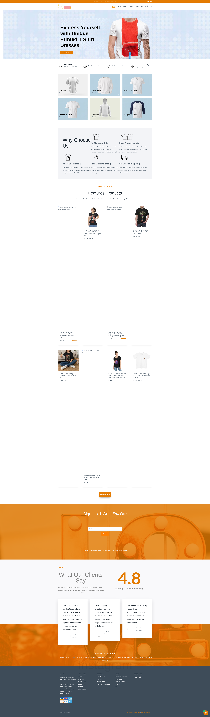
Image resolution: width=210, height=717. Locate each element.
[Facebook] (148, 1)
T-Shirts (80, 676)
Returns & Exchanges (121, 676)
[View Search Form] (150, 6)
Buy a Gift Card (101, 676)
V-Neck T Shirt (82, 681)
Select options (93, 244)
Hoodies (80, 686)
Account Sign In (101, 681)
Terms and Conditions (145, 712)
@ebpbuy (73, 657)
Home (113, 6)
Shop (119, 6)
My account (139, 6)
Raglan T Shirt (82, 689)
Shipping (118, 684)
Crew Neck (81, 679)
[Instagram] (151, 1)
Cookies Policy (137, 712)
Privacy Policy (130, 712)
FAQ (117, 686)
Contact (131, 6)
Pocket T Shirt (82, 684)
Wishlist (99, 679)
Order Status (119, 679)
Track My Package (120, 681)
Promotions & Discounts (103, 684)
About (125, 6)
